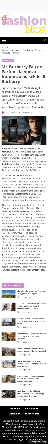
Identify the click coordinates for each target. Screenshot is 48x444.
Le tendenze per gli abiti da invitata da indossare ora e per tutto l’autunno (31, 336)
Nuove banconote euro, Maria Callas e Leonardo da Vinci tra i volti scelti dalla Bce (31, 363)
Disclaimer (14, 413)
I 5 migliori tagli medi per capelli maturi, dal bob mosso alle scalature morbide (30, 378)
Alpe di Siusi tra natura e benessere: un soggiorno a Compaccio (31, 292)
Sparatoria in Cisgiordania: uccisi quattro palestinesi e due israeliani (31, 349)
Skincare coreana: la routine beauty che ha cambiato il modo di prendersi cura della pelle (31, 306)
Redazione (15, 408)
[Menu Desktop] (4, 40)
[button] (45, 40)
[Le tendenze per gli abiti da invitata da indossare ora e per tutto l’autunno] (8, 336)
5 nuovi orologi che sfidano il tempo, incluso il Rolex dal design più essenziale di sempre (30, 393)
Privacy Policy (31, 408)
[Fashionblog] (24, 24)
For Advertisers (31, 413)
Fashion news (7, 60)
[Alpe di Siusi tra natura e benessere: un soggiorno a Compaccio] (8, 294)
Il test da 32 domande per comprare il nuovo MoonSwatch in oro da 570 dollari (31, 321)
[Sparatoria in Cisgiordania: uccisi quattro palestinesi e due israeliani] (8, 351)
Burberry (6, 148)
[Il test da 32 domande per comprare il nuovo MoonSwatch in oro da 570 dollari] (8, 322)
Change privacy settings (37, 442)
